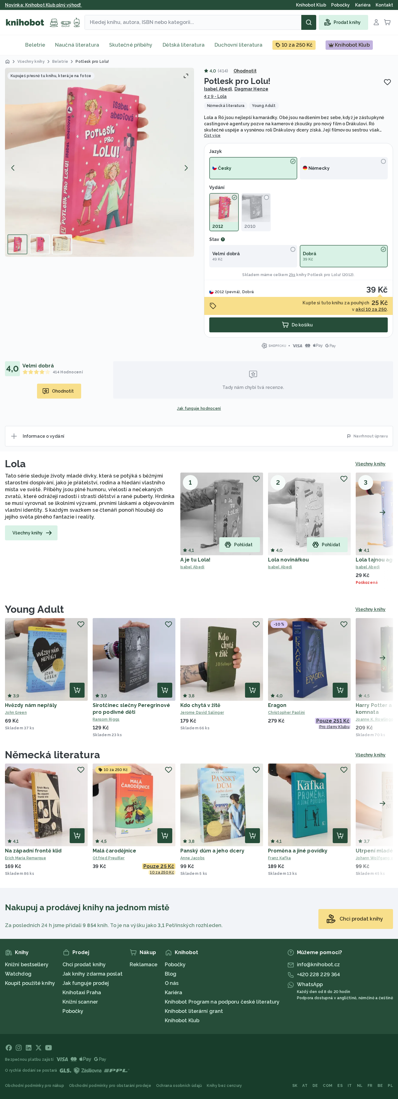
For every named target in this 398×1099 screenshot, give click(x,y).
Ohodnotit (245, 70)
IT (350, 1085)
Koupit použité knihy (30, 983)
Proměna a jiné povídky (297, 851)
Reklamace (143, 964)
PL (390, 1085)
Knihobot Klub (182, 1020)
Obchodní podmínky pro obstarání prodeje (110, 1085)
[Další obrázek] (186, 167)
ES (340, 1085)
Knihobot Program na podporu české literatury (222, 1002)
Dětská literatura (184, 45)
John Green (16, 712)
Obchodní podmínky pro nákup (34, 1085)
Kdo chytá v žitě (200, 705)
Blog (170, 974)
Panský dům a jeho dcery (212, 851)
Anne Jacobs (192, 858)
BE (380, 1085)
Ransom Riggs (106, 719)
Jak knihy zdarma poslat (92, 974)
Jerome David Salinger (202, 712)
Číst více (212, 135)
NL (360, 1085)
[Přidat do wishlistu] (387, 82)
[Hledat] (308, 22)
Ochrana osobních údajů (179, 1085)
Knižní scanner (80, 1002)
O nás (172, 983)
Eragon (277, 705)
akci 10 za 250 (370, 309)
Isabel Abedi (218, 88)
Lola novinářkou (288, 560)
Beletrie (35, 45)
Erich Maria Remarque (25, 858)
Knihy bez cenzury (224, 1085)
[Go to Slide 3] (62, 244)
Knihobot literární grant (194, 1011)
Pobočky (73, 1011)
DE (315, 1085)
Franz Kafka (279, 858)
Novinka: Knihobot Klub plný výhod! (43, 4)
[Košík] (387, 22)
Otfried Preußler (109, 858)
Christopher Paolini (286, 712)
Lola (15, 463)
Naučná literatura (77, 45)
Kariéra (174, 992)
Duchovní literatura (238, 45)
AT (305, 1085)
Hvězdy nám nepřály (31, 705)
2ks (292, 275)
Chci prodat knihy (84, 964)
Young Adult (34, 609)
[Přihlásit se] (376, 22)
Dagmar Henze (251, 88)
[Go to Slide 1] (17, 244)
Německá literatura (52, 754)
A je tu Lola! (195, 560)
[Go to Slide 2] (40, 244)
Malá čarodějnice (115, 851)
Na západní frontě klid (33, 851)
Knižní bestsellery (27, 964)
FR (370, 1085)
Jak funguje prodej (85, 983)
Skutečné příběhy (131, 45)
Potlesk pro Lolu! (324, 275)
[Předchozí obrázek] (13, 167)
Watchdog (18, 974)
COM (327, 1085)
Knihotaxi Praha (81, 992)
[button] (99, 162)
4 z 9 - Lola (215, 96)
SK (295, 1085)
